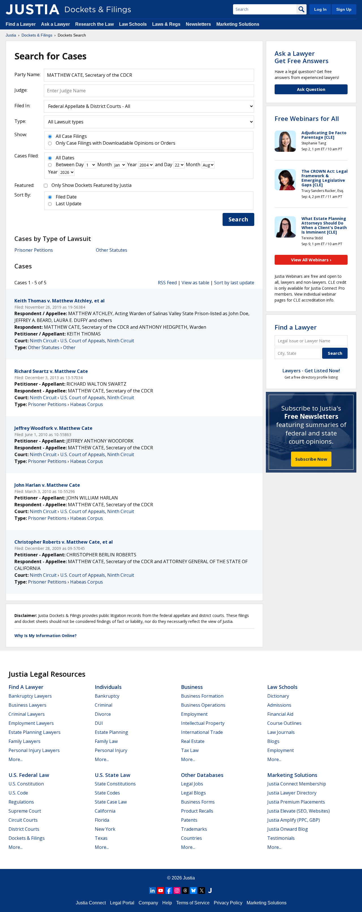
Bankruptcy (107, 696)
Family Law (106, 741)
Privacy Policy (228, 902)
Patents (189, 820)
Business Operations (203, 705)
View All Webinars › (311, 259)
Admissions (279, 705)
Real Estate (192, 741)
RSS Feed (167, 282)
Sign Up (344, 9)
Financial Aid (280, 714)
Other (69, 347)
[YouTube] (160, 890)
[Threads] (185, 890)
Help (167, 902)
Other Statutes (111, 250)
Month (104, 164)
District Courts (23, 829)
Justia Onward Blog (287, 829)
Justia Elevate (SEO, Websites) (298, 811)
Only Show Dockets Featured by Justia (91, 185)
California (105, 811)
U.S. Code (18, 793)
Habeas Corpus (86, 404)
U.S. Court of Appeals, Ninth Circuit (97, 341)
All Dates (65, 158)
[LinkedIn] (152, 890)
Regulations (21, 802)
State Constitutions (115, 784)
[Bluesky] (193, 890)
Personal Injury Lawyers (34, 750)
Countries (191, 838)
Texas (101, 838)
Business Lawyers (27, 705)
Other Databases (202, 775)
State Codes (107, 793)
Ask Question (311, 89)
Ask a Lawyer (56, 24)
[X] (201, 890)
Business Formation (202, 696)
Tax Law (190, 750)
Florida (102, 820)
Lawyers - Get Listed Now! (311, 371)
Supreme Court (24, 811)
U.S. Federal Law (28, 775)
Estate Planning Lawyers (34, 732)
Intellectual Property (203, 723)
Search (238, 219)
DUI (99, 723)
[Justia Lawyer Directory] (209, 890)
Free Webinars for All (307, 118)
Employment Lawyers (31, 723)
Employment (194, 714)
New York (105, 829)
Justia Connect (91, 902)
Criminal (103, 705)
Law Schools (133, 24)
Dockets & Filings (26, 838)
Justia (189, 877)
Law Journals (281, 732)
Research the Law (94, 24)
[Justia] (32, 9)
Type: (20, 121)
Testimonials (281, 838)
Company (148, 902)
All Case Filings (71, 136)
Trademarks (194, 829)
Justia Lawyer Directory (291, 793)
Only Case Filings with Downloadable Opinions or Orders (115, 143)
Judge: (20, 90)
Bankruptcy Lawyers (30, 696)
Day (80, 164)
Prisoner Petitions (33, 250)
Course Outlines (284, 723)
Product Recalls (197, 811)
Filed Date (66, 197)
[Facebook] (168, 890)
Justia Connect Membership (296, 784)
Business (192, 687)
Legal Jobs (192, 784)
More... (15, 759)
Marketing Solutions (237, 24)
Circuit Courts (23, 820)
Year (132, 164)
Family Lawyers (24, 741)
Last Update (68, 203)
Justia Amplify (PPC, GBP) (293, 820)
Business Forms (198, 802)
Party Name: (27, 74)
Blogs (273, 741)
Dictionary (278, 696)
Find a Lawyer (21, 24)
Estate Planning (111, 732)
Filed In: (22, 105)
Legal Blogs (193, 793)
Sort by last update (234, 282)
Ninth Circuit (43, 341)
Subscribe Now (311, 459)
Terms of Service (193, 902)
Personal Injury (111, 750)
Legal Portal (122, 902)
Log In (320, 9)
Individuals (108, 687)
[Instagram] (177, 890)
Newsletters (198, 24)
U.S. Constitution (26, 784)
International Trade (202, 732)
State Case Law (111, 802)
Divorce (103, 714)
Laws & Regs (166, 24)
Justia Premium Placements (296, 802)
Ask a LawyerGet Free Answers (302, 57)
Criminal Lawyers (26, 714)
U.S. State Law (112, 775)
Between (65, 164)
